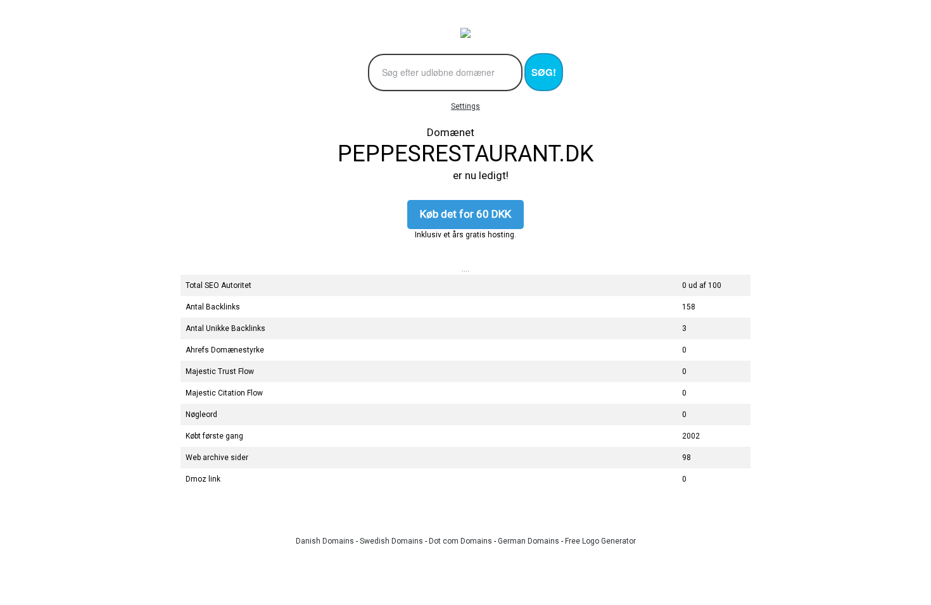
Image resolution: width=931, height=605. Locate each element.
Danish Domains (325, 541)
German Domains (528, 541)
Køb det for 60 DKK (465, 214)
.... (465, 269)
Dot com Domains (460, 541)
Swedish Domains (391, 541)
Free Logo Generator (600, 541)
